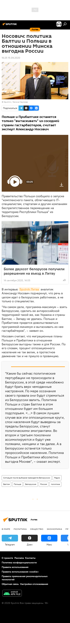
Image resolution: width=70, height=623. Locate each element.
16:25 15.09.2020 (11, 57)
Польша (17, 484)
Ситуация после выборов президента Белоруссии (26, 477)
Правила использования (15, 567)
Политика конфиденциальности (19, 562)
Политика (20, 528)
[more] (64, 280)
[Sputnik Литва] (10, 25)
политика (55, 484)
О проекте (7, 557)
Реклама (19, 557)
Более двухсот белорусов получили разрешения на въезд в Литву (34, 271)
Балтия (6, 484)
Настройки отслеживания (34, 584)
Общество (36, 528)
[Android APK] (12, 593)
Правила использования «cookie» (20, 571)
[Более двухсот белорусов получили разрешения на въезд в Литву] (35, 243)
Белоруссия (30, 484)
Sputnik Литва (29, 289)
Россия (43, 484)
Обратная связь (10, 584)
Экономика (54, 528)
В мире (6, 528)
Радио (57, 477)
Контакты (30, 557)
